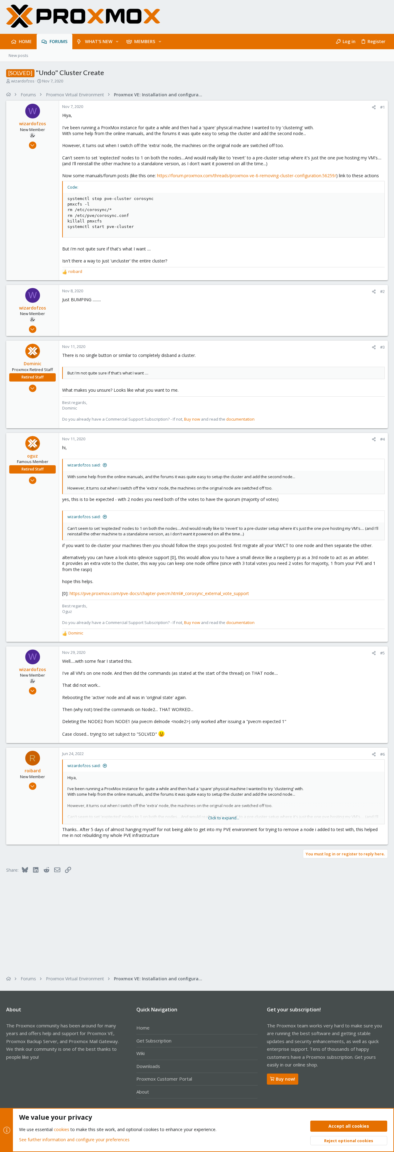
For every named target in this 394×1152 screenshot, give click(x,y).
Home (143, 1028)
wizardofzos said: (84, 465)
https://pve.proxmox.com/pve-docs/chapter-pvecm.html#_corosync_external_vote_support (159, 593)
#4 (382, 439)
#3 (382, 347)
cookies (61, 1129)
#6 (382, 754)
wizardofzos (22, 81)
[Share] (374, 107)
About (142, 1092)
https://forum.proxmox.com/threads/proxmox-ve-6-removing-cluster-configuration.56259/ (246, 175)
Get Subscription (153, 1041)
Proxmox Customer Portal (164, 1079)
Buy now (192, 419)
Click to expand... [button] (223, 818)
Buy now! (285, 1079)
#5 (382, 653)
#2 (382, 291)
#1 (382, 107)
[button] (117, 41)
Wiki (140, 1053)
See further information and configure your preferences (74, 1139)
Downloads (148, 1066)
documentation (240, 419)
